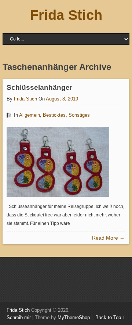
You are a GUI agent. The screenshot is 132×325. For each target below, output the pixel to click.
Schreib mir (19, 317)
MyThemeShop (74, 317)
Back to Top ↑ (110, 317)
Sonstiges (79, 115)
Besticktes (54, 115)
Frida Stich (66, 15)
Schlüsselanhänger (39, 87)
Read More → (108, 238)
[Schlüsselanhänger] (58, 162)
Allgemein (29, 115)
